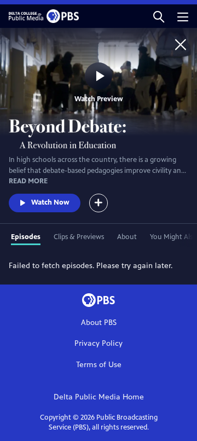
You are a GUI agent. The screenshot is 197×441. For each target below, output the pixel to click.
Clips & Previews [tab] (79, 237)
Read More (28, 181)
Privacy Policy (98, 343)
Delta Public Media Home (99, 397)
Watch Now (50, 202)
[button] (159, 16)
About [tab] (127, 237)
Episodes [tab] (25, 237)
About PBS (99, 322)
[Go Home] (180, 44)
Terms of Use (98, 364)
